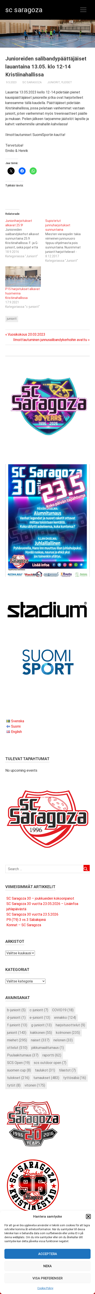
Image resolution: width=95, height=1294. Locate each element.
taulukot (45, 1070)
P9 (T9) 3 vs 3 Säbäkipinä (26, 920)
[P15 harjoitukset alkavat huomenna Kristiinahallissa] (23, 276)
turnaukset (46, 1078)
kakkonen (41, 1033)
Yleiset (66, 82)
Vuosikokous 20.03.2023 (26, 334)
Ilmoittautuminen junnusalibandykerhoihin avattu (50, 340)
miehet (17, 1040)
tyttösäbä (74, 1078)
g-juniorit (41, 1025)
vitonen (35, 1085)
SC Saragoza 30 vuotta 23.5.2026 (32, 914)
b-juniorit (16, 1010)
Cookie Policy (45, 1288)
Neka (47, 1266)
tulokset (18, 1078)
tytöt (14, 1085)
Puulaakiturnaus (22, 1055)
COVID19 (63, 1010)
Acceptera (47, 1254)
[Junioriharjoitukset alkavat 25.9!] (25, 238)
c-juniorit (39, 1010)
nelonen (63, 1040)
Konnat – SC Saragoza (23, 925)
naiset (40, 1040)
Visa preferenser (47, 1278)
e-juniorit (40, 1017)
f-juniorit (17, 1025)
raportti (51, 1055)
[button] (88, 1216)
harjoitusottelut (70, 1025)
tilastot (67, 1070)
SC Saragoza (23, 10)
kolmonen (68, 1033)
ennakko (65, 1017)
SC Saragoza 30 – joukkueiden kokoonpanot (40, 898)
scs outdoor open (50, 1063)
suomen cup (19, 1070)
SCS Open (18, 1063)
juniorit (12, 318)
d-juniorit (16, 1017)
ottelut (17, 1048)
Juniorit (53, 82)
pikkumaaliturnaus (47, 1048)
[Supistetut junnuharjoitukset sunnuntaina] (65, 241)
